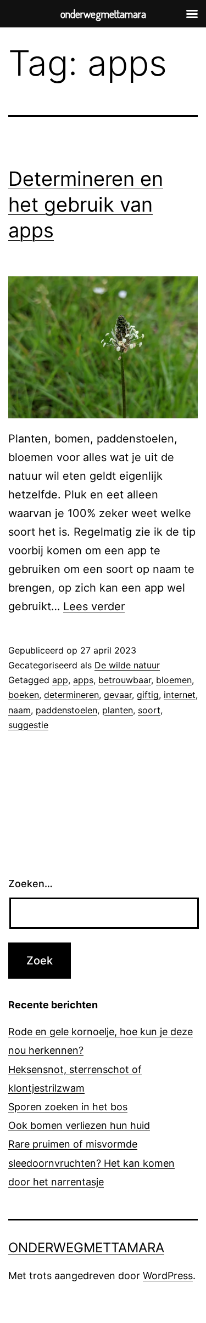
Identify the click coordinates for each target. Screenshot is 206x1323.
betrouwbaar (124, 679)
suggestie (28, 724)
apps (83, 679)
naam (19, 710)
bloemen (174, 679)
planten (117, 710)
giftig (148, 694)
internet (180, 694)
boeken (23, 694)
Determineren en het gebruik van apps (85, 204)
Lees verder (94, 606)
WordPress (168, 1275)
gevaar (118, 694)
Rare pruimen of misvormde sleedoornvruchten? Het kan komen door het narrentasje (91, 1162)
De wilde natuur (127, 665)
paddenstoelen (66, 710)
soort (149, 710)
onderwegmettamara (86, 1248)
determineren (71, 694)
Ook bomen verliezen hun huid (79, 1125)
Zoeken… (30, 883)
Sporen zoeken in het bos (67, 1106)
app (60, 679)
